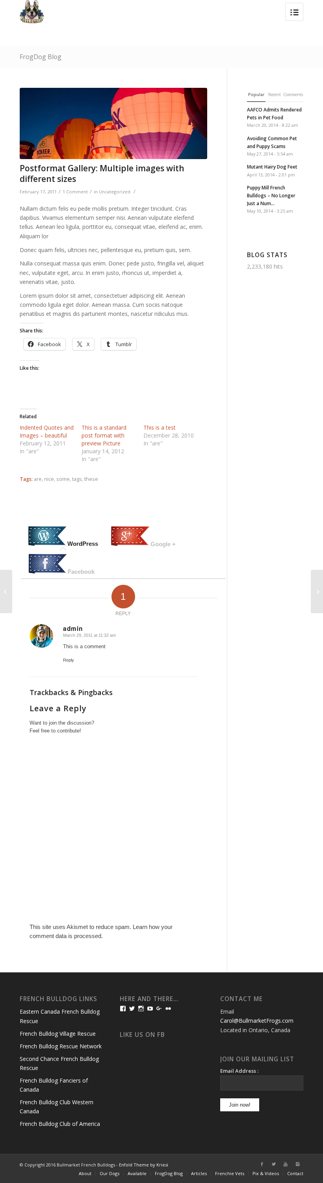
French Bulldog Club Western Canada (56, 1106)
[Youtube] (285, 1164)
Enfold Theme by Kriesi (143, 1165)
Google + (163, 544)
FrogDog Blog (40, 56)
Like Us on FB (142, 1035)
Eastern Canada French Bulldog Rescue (60, 1016)
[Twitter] (274, 1164)
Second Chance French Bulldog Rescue (59, 1063)
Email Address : (239, 1070)
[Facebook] (262, 1164)
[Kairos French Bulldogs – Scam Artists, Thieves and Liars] (6, 591)
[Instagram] (297, 1164)
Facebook (81, 571)
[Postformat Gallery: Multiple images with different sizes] (113, 123)
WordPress (82, 543)
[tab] (63, 537)
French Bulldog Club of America (60, 1123)
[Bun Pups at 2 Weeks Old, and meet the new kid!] (317, 591)
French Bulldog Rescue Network (61, 1046)
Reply (68, 660)
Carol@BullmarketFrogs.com (256, 1020)
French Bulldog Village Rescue (58, 1033)
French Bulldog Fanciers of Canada (54, 1085)
